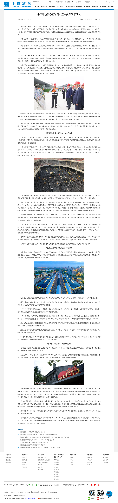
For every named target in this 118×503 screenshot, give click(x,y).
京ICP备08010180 (30, 498)
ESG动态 (56, 464)
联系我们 (35, 492)
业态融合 (40, 469)
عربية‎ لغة (111, 2)
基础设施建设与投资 (44, 460)
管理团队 (8, 460)
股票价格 (56, 467)
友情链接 (20, 492)
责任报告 (89, 464)
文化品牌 (95, 6)
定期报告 (56, 472)
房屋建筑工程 (42, 457)
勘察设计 (40, 464)
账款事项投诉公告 (55, 492)
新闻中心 (44, 6)
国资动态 (24, 462)
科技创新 (87, 6)
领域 (71, 462)
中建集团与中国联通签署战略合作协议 (32, 432)
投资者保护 (57, 479)
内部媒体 (24, 467)
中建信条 (89, 457)
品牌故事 (89, 462)
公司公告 (56, 469)
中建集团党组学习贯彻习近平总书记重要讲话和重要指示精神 (40, 447)
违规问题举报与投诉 (19, 495)
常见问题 (28, 492)
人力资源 (103, 6)
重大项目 (56, 476)
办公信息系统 (69, 2)
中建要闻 (24, 457)
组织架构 (8, 462)
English (91, 2)
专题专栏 (111, 6)
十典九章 (89, 460)
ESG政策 (56, 462)
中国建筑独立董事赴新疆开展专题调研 (32, 445)
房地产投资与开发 (43, 462)
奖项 (71, 464)
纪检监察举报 (43, 492)
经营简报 (56, 474)
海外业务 (40, 467)
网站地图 (6, 492)
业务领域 (60, 6)
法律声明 (13, 492)
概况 (71, 457)
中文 (86, 2)
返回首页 (78, 2)
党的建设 (52, 6)
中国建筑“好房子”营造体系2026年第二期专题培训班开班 (38, 435)
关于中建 (36, 6)
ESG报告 (56, 460)
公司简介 (8, 457)
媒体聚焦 (24, 464)
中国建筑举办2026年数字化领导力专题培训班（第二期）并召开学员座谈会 (44, 437)
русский (104, 2)
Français (97, 2)
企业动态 (24, 460)
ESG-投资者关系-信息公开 (73, 6)
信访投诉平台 (7, 495)
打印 (99, 19)
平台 (71, 460)
